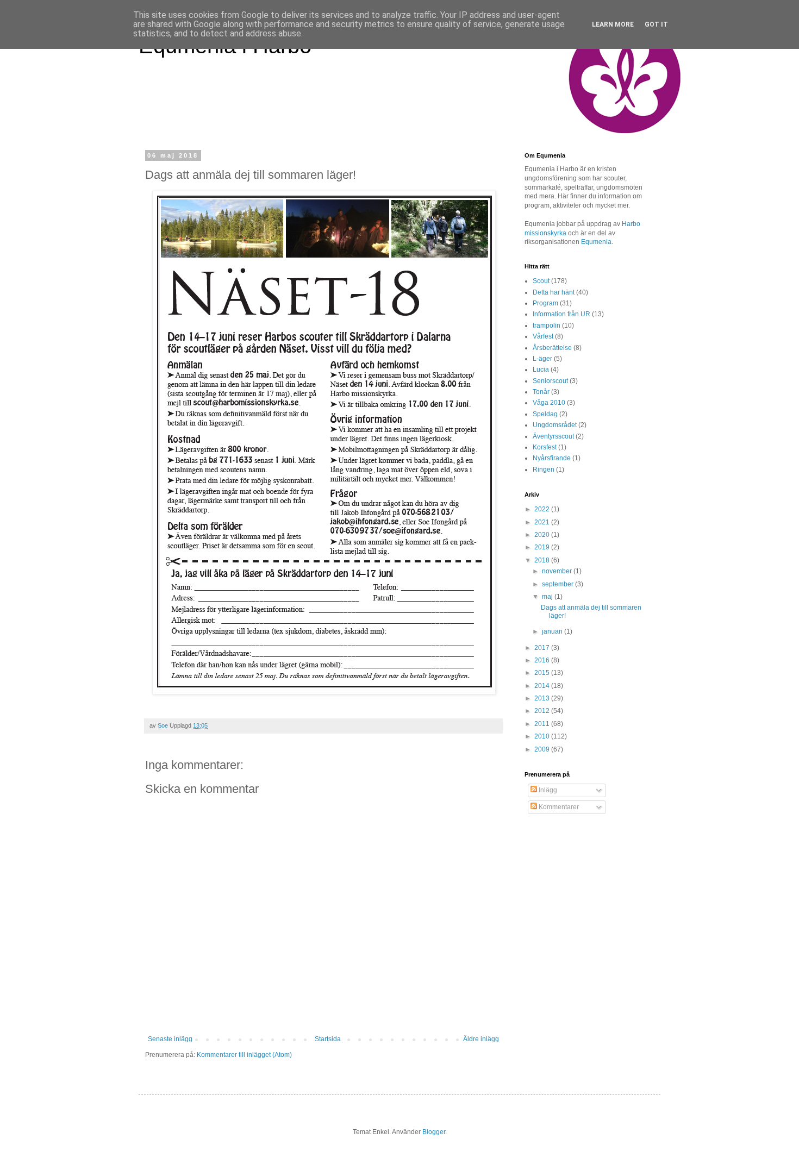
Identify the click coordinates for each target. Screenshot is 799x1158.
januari (553, 631)
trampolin (546, 325)
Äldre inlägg (481, 1039)
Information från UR (561, 314)
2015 (542, 673)
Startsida (328, 1039)
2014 (542, 686)
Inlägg (547, 790)
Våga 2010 (549, 402)
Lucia (541, 369)
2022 (542, 509)
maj (548, 596)
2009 (542, 749)
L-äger (542, 358)
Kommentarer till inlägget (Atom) (244, 1055)
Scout (541, 281)
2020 (542, 535)
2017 (542, 648)
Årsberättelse (552, 348)
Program (545, 303)
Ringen (543, 469)
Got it (656, 24)
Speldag (545, 414)
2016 (542, 660)
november (557, 571)
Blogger (433, 1132)
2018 (542, 560)
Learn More (613, 24)
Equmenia (596, 242)
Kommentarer (558, 807)
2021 (542, 522)
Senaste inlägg (170, 1039)
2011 (542, 724)
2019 (542, 547)
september (558, 584)
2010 (542, 736)
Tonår (541, 392)
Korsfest (545, 447)
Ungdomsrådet (555, 425)
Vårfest (543, 336)
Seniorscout (550, 381)
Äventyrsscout (553, 436)
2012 (542, 711)
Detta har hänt (554, 292)
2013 (542, 698)
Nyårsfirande (552, 458)
